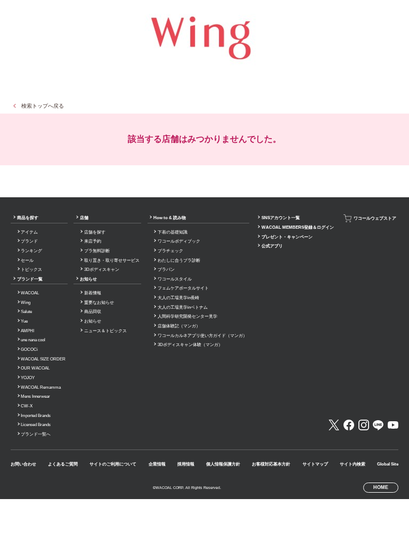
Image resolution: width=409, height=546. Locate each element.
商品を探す (27, 217)
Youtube (393, 425)
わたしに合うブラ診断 (179, 260)
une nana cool (33, 340)
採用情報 (185, 464)
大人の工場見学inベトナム (183, 307)
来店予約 (92, 241)
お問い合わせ (23, 464)
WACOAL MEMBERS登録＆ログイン (297, 227)
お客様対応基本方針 (271, 464)
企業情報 (157, 464)
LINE (378, 425)
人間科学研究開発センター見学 (187, 316)
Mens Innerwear (35, 396)
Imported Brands (36, 415)
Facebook (348, 425)
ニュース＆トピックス (105, 330)
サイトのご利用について (112, 464)
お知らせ (88, 279)
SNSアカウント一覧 (280, 217)
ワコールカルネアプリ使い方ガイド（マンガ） (202, 335)
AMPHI (27, 330)
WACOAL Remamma (41, 387)
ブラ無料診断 (97, 250)
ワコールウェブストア (375, 218)
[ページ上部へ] (390, 527)
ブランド (29, 241)
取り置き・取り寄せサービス (112, 260)
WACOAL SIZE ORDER (43, 359)
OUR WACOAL (35, 368)
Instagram (363, 425)
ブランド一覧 (30, 279)
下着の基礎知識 (172, 232)
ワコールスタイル (175, 279)
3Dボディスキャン (101, 269)
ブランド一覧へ (36, 434)
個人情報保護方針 (223, 464)
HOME (380, 487)
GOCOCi (29, 349)
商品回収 (92, 311)
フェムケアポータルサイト (183, 288)
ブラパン (166, 269)
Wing (25, 302)
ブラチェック (170, 250)
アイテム (29, 232)
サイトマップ (315, 464)
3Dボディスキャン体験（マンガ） (190, 344)
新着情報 (92, 293)
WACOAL (30, 293)
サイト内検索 (352, 464)
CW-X (26, 406)
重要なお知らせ (99, 302)
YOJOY (28, 377)
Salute (26, 311)
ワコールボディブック (179, 241)
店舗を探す (94, 232)
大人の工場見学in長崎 (178, 297)
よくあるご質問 (63, 464)
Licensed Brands (36, 424)
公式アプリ (272, 246)
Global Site (387, 464)
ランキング (31, 250)
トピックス (31, 269)
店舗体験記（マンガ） (179, 326)
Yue (24, 321)
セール (27, 260)
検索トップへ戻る (42, 106)
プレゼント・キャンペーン (287, 237)
